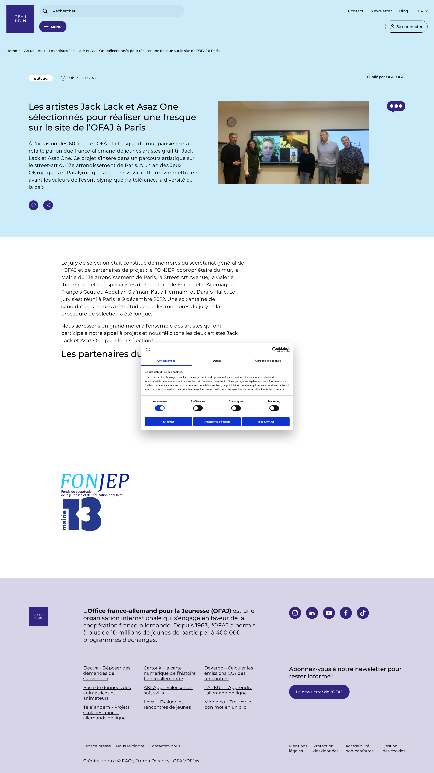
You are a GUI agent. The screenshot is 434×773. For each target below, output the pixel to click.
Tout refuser (168, 421)
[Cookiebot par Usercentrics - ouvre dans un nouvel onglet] (275, 349)
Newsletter (381, 10)
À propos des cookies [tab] (268, 360)
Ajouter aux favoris (33, 205)
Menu (56, 26)
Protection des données (325, 748)
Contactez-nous (164, 745)
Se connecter (409, 26)
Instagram (295, 613)
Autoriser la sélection (217, 421)
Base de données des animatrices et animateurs (107, 693)
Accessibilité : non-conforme (360, 748)
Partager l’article (48, 205)
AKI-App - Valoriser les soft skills (168, 690)
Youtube (329, 613)
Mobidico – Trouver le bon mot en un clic (227, 704)
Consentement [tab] (166, 360)
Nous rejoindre (130, 745)
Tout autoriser (266, 421)
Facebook (346, 613)
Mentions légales (298, 748)
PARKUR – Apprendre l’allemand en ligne (228, 690)
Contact (355, 10)
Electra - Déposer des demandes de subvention (106, 673)
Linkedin (312, 613)
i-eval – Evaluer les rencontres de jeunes (167, 704)
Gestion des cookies (394, 748)
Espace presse (97, 745)
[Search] (45, 11)
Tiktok (363, 613)
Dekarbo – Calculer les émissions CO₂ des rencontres (228, 673)
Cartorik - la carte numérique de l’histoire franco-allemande (170, 673)
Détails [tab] (217, 360)
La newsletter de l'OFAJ (319, 691)
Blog (403, 10)
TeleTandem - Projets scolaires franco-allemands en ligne (106, 712)
